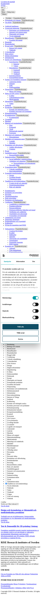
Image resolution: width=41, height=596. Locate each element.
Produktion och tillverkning (14, 145)
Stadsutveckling (10, 157)
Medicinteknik (14, 99)
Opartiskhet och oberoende (18, 214)
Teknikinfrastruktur (11, 196)
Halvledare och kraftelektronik (19, 30)
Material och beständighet (13, 123)
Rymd (7, 151)
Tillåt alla (20, 327)
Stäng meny (11, 12)
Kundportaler (5, 4)
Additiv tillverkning (15, 147)
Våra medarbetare (15, 250)
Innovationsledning (15, 171)
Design (11, 175)
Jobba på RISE (6, 576)
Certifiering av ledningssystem (19, 204)
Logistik (12, 141)
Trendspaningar (31, 584)
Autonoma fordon (15, 82)
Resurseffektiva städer (16, 155)
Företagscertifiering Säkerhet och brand (22, 210)
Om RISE (8, 22)
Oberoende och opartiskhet (18, 238)
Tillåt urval (20, 333)
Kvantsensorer (14, 117)
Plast (10, 125)
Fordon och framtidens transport (15, 79)
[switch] (36, 304)
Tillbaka (4, 14)
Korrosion (12, 133)
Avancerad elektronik (12, 28)
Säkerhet (12, 237)
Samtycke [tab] (7, 261)
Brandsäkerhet (10, 44)
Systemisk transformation (13, 173)
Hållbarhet (12, 235)
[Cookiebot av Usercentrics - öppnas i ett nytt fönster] (29, 255)
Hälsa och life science (12, 93)
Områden (8, 18)
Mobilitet (12, 143)
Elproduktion (13, 68)
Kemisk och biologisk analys (18, 109)
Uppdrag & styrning (16, 231)
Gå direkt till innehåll (8, 2)
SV (2, 5)
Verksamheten (9, 229)
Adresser (12, 248)
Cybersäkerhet (10, 52)
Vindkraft (16, 74)
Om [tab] (33, 261)
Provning (8, 194)
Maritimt (8, 121)
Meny (3, 12)
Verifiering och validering (17, 212)
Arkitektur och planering (17, 161)
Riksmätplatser (14, 137)
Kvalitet (12, 233)
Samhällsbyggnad (11, 153)
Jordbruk (8, 105)
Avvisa (20, 339)
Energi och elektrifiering (13, 60)
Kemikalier (8, 107)
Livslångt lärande (15, 177)
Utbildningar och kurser (13, 217)
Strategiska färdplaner (12, 219)
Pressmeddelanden (7, 584)
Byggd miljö (9, 46)
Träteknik (12, 50)
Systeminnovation (11, 167)
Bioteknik (8, 42)
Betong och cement (15, 48)
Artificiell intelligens (12, 26)
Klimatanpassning (11, 113)
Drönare (12, 83)
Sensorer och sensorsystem (18, 32)
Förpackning (9, 89)
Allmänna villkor (20, 588)
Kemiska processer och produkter (20, 111)
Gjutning (12, 149)
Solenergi (16, 72)
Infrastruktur (9, 101)
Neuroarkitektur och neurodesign (24, 163)
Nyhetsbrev (22, 584)
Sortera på (4, 504)
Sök (2, 7)
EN (4, 5)
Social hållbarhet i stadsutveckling (20, 159)
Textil (11, 129)
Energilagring (13, 62)
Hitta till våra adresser (22, 574)
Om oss (3, 574)
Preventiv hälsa (14, 165)
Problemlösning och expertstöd (15, 221)
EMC (11, 85)
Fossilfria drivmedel (15, 40)
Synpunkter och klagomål (17, 216)
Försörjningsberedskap (16, 185)
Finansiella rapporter (16, 242)
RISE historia (13, 244)
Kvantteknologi (10, 115)
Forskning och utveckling (13, 192)
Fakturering (34, 574)
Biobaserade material (16, 131)
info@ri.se (30, 588)
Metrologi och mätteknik (13, 135)
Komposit (12, 127)
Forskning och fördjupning (14, 200)
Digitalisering (9, 58)
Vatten (11, 103)
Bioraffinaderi (9, 38)
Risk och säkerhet (15, 187)
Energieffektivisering (16, 77)
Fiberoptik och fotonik (16, 34)
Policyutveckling (10, 198)
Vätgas (15, 66)
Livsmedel (8, 119)
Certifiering (9, 202)
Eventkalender (5, 586)
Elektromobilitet (14, 87)
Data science (9, 54)
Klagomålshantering (16, 252)
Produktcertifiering (15, 206)
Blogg (16, 584)
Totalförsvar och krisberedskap (15, 181)
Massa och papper (15, 91)
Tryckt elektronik (15, 36)
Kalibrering (9, 223)
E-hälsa (11, 96)
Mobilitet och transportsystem (15, 139)
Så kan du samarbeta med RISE (15, 225)
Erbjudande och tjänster (13, 20)
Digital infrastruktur (11, 56)
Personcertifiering (15, 208)
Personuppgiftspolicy (8, 588)
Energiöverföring (15, 76)
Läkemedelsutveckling (16, 97)
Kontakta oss (9, 246)
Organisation (13, 240)
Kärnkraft (16, 70)
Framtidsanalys (10, 191)
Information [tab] (20, 261)
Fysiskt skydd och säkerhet (18, 183)
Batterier (16, 64)
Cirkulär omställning (16, 169)
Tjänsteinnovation (15, 179)
